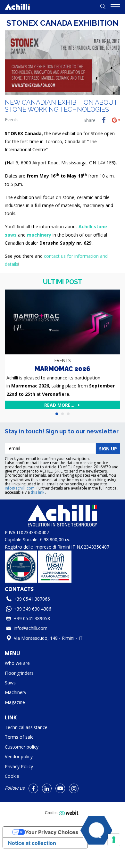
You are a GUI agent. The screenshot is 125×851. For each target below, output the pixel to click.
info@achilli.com (20, 488)
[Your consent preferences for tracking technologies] (114, 840)
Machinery (15, 692)
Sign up (108, 449)
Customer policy (21, 747)
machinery (39, 235)
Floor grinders (19, 673)
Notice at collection (32, 843)
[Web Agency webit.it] (69, 813)
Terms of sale (19, 737)
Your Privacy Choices (51, 832)
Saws (10, 683)
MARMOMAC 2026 (62, 368)
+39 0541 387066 (32, 599)
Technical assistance (26, 727)
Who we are (17, 663)
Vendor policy (19, 756)
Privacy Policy (19, 766)
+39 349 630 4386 (32, 609)
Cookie (12, 776)
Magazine (15, 702)
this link (38, 492)
